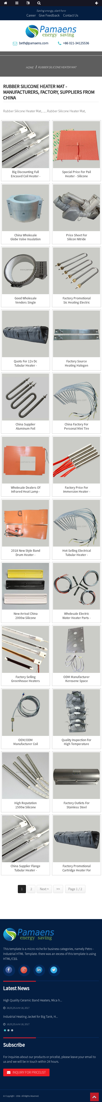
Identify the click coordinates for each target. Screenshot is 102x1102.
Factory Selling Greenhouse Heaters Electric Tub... (25, 681)
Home (29, 67)
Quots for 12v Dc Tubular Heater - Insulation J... (25, 365)
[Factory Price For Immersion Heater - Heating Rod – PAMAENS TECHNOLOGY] (76, 460)
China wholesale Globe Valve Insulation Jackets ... (25, 239)
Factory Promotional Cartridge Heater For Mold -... (76, 870)
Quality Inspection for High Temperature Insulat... (76, 744)
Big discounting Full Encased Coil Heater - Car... (25, 176)
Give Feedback (49, 15)
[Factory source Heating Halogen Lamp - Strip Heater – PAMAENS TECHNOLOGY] (76, 333)
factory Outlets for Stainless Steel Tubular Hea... (77, 807)
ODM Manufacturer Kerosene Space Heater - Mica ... (76, 681)
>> (58, 889)
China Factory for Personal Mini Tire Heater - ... (76, 428)
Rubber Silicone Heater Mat (57, 67)
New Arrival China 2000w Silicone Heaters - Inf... (26, 618)
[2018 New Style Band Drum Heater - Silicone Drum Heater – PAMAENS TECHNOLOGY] (25, 523)
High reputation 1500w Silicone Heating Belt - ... (25, 807)
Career (31, 15)
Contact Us (70, 15)
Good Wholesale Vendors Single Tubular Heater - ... (25, 302)
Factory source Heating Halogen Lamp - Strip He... (76, 365)
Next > (44, 889)
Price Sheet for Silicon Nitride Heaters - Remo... (77, 239)
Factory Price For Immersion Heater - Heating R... (76, 492)
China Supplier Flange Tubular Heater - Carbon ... (25, 870)
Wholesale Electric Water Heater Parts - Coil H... (76, 618)
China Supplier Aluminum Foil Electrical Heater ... (26, 428)
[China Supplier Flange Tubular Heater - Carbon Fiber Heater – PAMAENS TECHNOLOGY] (25, 838)
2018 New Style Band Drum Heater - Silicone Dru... (25, 555)
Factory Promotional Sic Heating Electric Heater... (77, 302)
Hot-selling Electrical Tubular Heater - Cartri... (76, 555)
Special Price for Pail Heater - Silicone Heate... (76, 176)
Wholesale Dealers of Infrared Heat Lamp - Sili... (25, 492)
